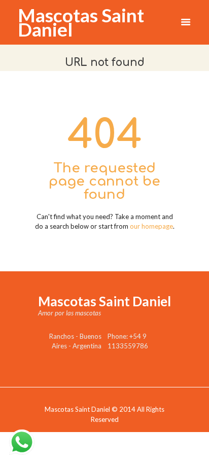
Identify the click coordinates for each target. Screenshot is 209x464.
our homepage (151, 226)
